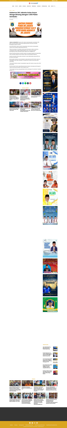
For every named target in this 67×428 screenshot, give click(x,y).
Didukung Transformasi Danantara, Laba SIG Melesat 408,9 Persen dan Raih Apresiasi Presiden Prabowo (39, 389)
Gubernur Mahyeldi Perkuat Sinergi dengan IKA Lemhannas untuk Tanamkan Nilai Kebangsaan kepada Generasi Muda (52, 401)
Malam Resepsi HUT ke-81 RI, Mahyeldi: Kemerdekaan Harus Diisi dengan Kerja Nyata (25, 110)
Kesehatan (29, 6)
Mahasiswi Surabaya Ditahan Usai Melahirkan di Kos (27, 388)
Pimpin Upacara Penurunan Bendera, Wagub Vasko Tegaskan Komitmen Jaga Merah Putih (14, 98)
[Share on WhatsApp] (25, 83)
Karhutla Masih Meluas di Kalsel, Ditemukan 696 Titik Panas (14, 109)
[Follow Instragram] (35, 423)
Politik (16, 6)
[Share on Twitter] (23, 83)
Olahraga (39, 6)
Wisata (52, 6)
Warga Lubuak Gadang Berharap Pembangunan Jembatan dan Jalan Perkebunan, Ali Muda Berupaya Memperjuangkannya (39, 402)
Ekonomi (24, 6)
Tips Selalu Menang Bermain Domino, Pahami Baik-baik (46, 348)
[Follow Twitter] (54, 0)
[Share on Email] (30, 83)
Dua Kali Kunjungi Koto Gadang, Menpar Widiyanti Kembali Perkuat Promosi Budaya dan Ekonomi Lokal (51, 389)
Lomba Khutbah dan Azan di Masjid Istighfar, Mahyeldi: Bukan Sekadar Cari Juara (15, 400)
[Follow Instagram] (55, 0)
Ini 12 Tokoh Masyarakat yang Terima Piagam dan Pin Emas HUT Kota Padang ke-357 (47, 360)
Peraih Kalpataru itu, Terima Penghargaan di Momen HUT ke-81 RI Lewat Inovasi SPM (47, 354)
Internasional (44, 6)
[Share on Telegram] (28, 83)
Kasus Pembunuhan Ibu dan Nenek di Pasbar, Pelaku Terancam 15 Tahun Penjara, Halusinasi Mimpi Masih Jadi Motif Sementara (15, 389)
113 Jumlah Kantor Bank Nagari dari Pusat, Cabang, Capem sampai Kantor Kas (47, 366)
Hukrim (20, 6)
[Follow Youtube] (57, 0)
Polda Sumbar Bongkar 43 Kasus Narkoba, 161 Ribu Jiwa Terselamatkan (36, 109)
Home (10, 10)
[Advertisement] (50, 24)
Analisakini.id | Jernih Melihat (33, 426)
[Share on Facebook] (20, 83)
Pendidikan (34, 6)
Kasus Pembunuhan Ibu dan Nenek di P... (36, 97)
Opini (49, 6)
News (13, 6)
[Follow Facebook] (52, 0)
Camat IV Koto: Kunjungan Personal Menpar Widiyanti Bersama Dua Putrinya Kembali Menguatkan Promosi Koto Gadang (27, 401)
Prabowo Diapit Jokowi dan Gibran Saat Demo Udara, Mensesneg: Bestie (47, 372)
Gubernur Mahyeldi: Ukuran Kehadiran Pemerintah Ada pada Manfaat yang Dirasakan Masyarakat (25, 98)
